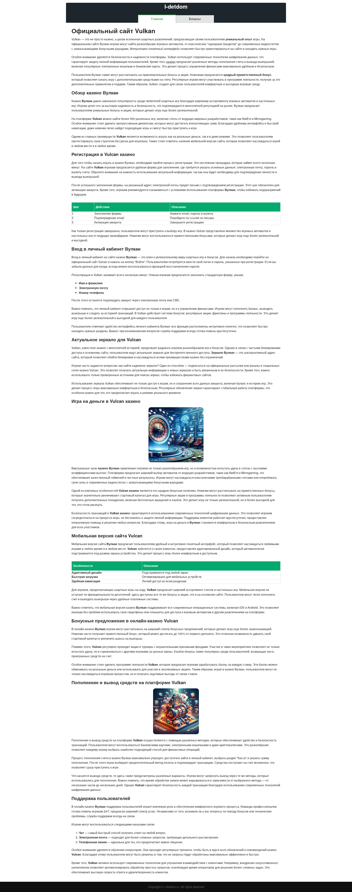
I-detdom (176, 6)
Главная (157, 19)
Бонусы (195, 19)
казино (170, 62)
